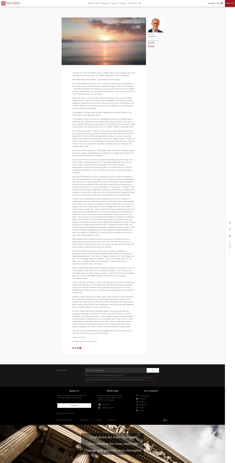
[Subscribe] (153, 370)
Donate (74, 405)
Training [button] (122, 3)
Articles (90, 3)
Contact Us (112, 420)
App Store (105, 404)
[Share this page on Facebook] (149, 46)
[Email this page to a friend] (153, 46)
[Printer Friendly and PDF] (80, 348)
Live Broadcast (144, 396)
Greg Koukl (152, 36)
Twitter (141, 407)
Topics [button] (113, 3)
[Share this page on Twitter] (151, 46)
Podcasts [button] (104, 3)
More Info (110, 400)
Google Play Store (108, 408)
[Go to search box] (140, 3)
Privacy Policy (84, 420)
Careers (98, 420)
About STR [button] (132, 3)
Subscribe (230, 3)
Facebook (142, 402)
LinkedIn (142, 410)
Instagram (142, 405)
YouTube (142, 399)
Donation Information (67, 413)
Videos (97, 3)
